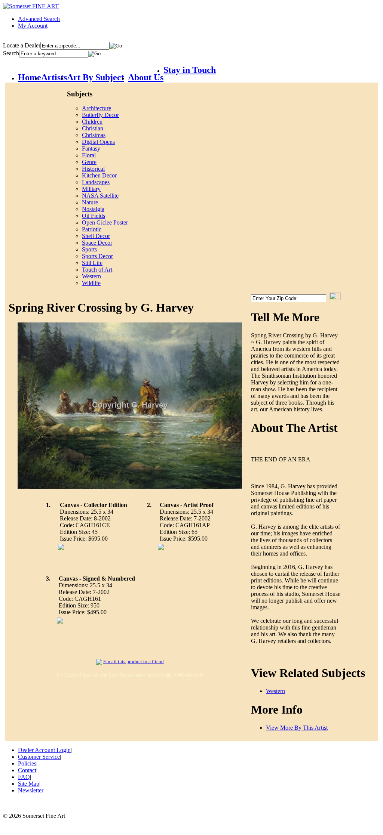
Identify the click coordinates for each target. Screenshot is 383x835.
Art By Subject (95, 77)
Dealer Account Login (44, 750)
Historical (93, 169)
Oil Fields (93, 216)
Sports (89, 249)
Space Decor (97, 242)
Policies (27, 763)
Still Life (92, 263)
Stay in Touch (189, 70)
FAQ (24, 777)
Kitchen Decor (99, 175)
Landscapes (96, 182)
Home (29, 77)
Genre (89, 162)
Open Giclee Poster (105, 222)
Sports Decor (97, 256)
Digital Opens (98, 142)
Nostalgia (93, 209)
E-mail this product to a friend (133, 661)
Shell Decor (96, 236)
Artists (54, 77)
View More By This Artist (297, 727)
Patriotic (91, 229)
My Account (33, 25)
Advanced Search (39, 19)
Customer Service (39, 757)
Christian (92, 128)
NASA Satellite (100, 195)
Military (91, 189)
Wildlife (91, 283)
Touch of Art (97, 269)
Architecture (96, 108)
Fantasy (91, 148)
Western (91, 276)
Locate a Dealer (21, 45)
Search (11, 53)
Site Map (28, 783)
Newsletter (30, 790)
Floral (89, 155)
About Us (145, 77)
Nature (90, 202)
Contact (27, 770)
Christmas (93, 135)
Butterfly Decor (100, 115)
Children (92, 121)
